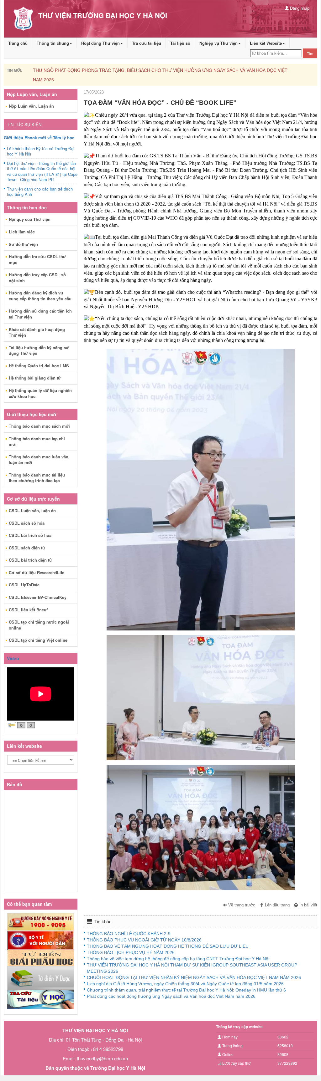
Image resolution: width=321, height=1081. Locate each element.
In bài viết (307, 905)
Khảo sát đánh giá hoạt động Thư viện (37, 332)
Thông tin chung (53, 43)
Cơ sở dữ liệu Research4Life (36, 572)
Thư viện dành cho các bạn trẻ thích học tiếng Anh (40, 191)
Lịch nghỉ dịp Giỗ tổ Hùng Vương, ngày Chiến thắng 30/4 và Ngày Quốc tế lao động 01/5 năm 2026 (185, 983)
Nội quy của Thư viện (29, 219)
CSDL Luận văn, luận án (32, 510)
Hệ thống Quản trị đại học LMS (39, 366)
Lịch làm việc (22, 232)
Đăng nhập (299, 8)
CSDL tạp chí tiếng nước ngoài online (39, 625)
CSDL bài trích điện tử (30, 560)
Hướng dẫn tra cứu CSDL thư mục (37, 259)
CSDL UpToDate (24, 585)
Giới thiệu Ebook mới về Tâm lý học (39, 137)
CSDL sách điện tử (27, 548)
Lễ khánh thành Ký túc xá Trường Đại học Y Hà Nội (40, 151)
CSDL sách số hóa (27, 523)
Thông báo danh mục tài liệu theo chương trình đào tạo (37, 478)
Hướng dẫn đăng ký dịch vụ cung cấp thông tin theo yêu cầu (40, 296)
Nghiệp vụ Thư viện (218, 43)
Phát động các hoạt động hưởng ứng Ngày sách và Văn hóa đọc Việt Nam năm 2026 (171, 996)
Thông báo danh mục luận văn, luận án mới (39, 460)
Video (13, 658)
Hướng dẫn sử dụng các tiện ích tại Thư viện (40, 314)
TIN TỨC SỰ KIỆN (24, 124)
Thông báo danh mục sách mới (39, 426)
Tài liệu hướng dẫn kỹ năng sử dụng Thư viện (39, 350)
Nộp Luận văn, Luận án (31, 106)
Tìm (310, 53)
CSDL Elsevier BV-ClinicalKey (37, 597)
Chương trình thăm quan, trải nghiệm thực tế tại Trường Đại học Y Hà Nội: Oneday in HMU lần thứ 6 (186, 989)
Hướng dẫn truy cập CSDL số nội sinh (37, 277)
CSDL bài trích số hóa (30, 535)
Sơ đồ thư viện (23, 244)
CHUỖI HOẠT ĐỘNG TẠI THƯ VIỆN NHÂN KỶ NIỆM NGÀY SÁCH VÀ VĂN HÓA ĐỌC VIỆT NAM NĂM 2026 (194, 977)
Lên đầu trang (277, 905)
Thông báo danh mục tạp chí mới (37, 441)
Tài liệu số (180, 43)
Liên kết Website (266, 43)
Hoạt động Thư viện (100, 43)
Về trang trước (241, 905)
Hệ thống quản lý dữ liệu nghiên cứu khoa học (40, 393)
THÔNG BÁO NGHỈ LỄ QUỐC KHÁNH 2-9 (129, 933)
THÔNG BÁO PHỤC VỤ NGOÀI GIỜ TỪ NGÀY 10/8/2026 (144, 939)
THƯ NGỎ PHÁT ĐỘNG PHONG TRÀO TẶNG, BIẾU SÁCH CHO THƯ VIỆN (108, 70)
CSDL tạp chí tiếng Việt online (38, 640)
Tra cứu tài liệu (146, 43)
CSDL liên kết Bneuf (28, 610)
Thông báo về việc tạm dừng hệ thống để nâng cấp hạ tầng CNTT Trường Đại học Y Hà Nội (178, 958)
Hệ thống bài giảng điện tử (35, 378)
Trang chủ (18, 43)
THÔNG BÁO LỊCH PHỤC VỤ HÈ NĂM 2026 (131, 952)
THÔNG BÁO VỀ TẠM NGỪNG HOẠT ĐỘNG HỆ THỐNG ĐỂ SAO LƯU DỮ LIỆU (168, 946)
